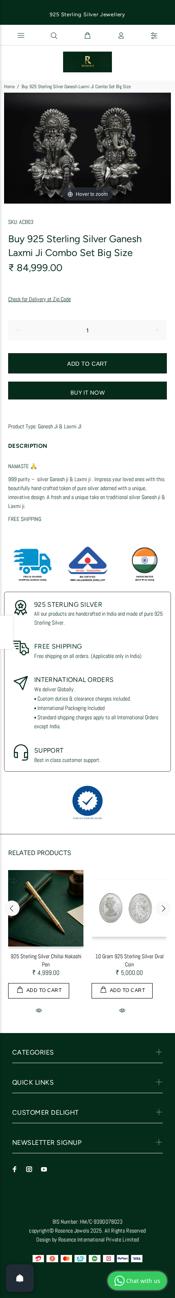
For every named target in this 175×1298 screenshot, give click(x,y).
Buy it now (87, 392)
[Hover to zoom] (87, 147)
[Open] (20, 1278)
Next (163, 908)
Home (9, 86)
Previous (12, 908)
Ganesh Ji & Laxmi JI (59, 426)
